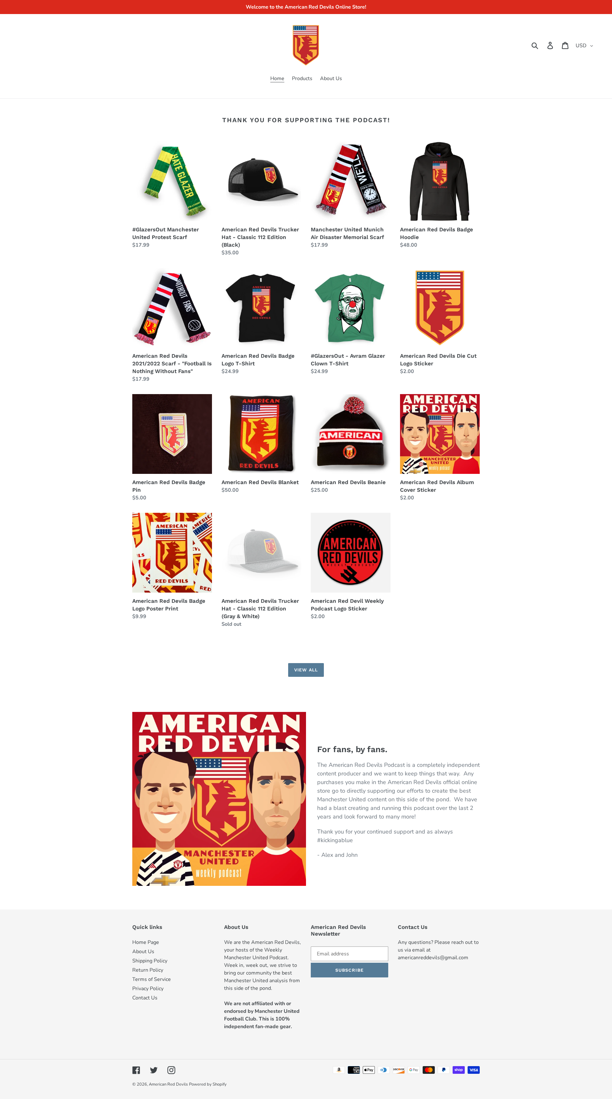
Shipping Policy (149, 960)
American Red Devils (168, 1084)
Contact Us (144, 997)
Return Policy (147, 970)
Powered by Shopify (208, 1084)
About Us (143, 951)
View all (306, 669)
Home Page (145, 942)
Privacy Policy (148, 988)
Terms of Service (151, 979)
